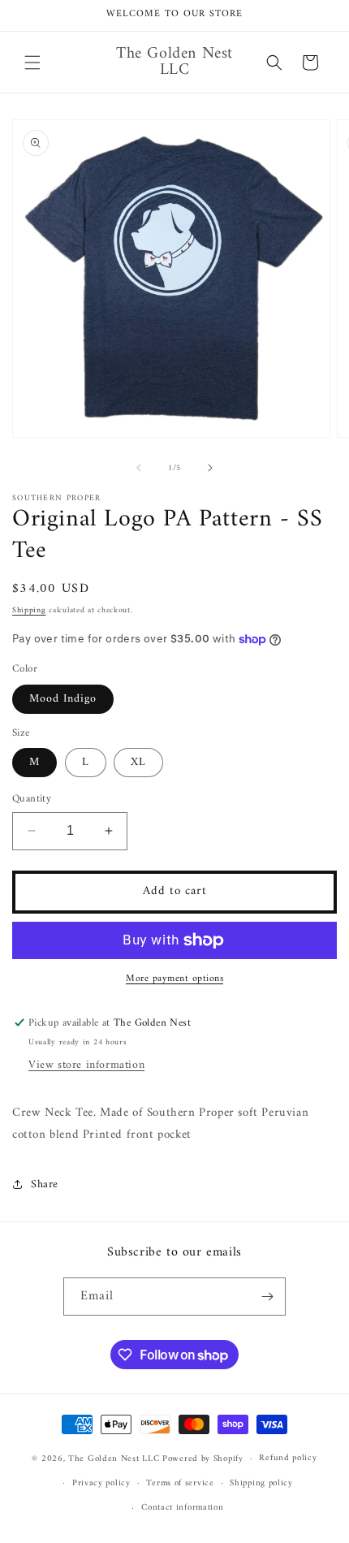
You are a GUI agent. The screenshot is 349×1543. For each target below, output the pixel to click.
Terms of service (179, 1483)
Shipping (29, 610)
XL (138, 762)
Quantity (31, 799)
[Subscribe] (267, 1296)
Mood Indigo (63, 699)
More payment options (174, 979)
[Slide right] (210, 468)
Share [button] (44, 1184)
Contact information (182, 1507)
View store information (86, 1065)
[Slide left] (139, 468)
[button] (32, 62)
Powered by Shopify (202, 1459)
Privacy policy (101, 1483)
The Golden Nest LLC (113, 1459)
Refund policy (288, 1458)
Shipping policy (261, 1483)
